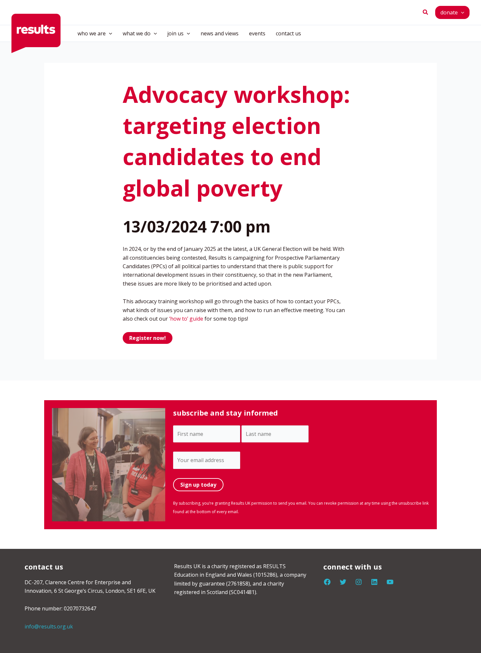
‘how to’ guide (186, 318)
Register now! (147, 338)
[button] (426, 12)
